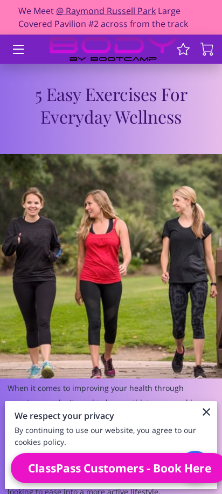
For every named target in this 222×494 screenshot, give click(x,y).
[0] (206, 49)
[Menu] (17, 49)
